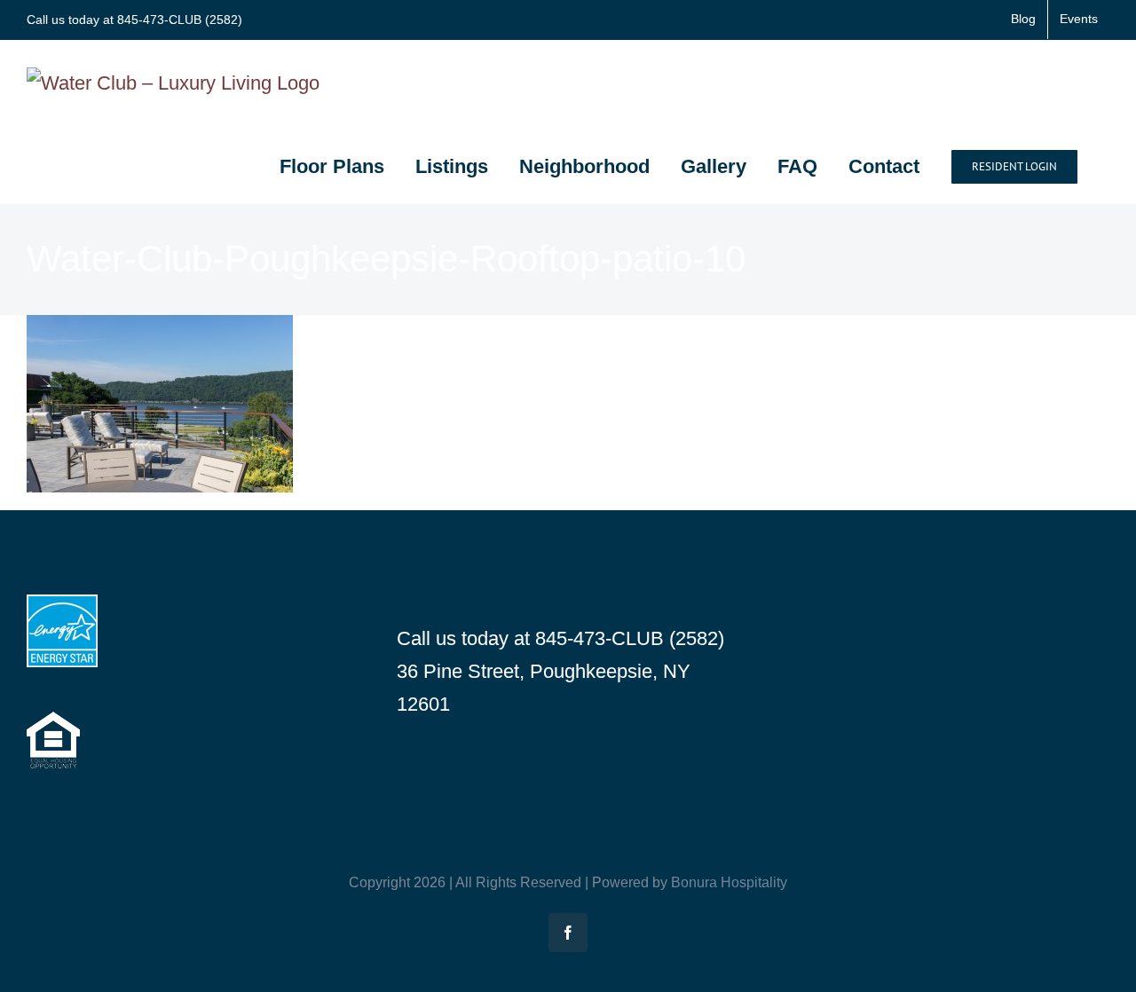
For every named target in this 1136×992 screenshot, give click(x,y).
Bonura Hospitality (729, 882)
